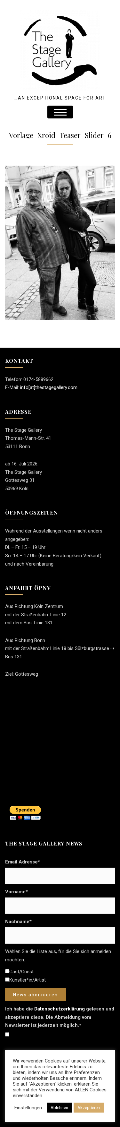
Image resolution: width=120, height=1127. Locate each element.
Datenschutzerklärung (59, 1009)
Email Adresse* (22, 862)
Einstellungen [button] (28, 1108)
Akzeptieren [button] (88, 1107)
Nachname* (18, 921)
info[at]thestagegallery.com (48, 387)
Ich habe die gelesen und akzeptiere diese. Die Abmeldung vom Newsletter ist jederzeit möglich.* (59, 1017)
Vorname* (16, 892)
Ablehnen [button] (59, 1107)
